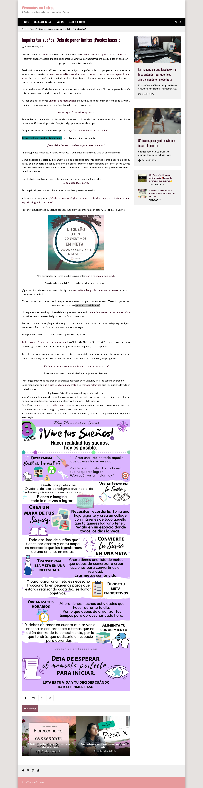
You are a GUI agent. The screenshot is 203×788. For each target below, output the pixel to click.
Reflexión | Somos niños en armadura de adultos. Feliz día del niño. (162, 194)
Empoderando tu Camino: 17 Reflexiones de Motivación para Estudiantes (61, 29)
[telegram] (50, 698)
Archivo (60, 21)
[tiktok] (38, 771)
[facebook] (25, 698)
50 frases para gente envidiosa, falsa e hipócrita (157, 143)
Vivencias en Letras (38, 7)
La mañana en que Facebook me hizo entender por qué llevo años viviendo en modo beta (157, 74)
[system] (176, 22)
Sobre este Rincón (77, 21)
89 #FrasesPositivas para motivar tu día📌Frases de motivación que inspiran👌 (160, 178)
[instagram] (28, 771)
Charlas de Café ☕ (43, 21)
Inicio (26, 21)
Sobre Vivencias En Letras (33, 782)
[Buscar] (180, 22)
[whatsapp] (41, 698)
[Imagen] (157, 49)
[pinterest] (33, 771)
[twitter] (33, 698)
